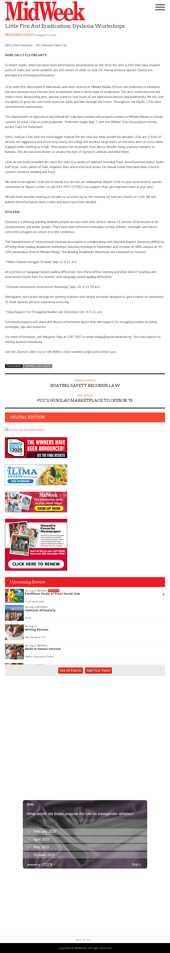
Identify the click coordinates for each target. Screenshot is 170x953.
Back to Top (83, 939)
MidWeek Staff (19, 35)
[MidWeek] (45, 11)
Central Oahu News (38, 366)
